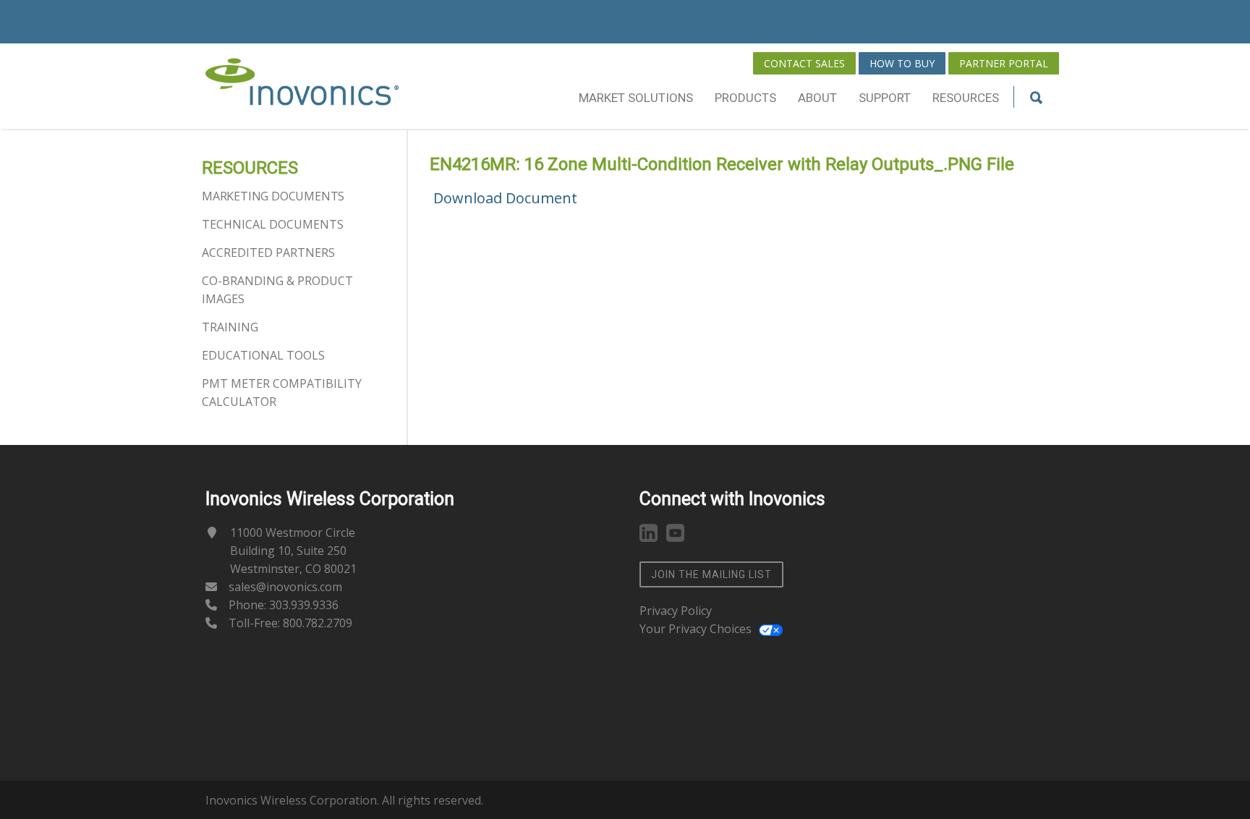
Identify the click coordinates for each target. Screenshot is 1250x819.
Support (885, 97)
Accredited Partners (268, 252)
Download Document (505, 198)
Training (230, 327)
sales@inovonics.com (285, 587)
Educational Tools (263, 355)
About (817, 97)
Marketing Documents (273, 196)
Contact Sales (804, 63)
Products (745, 97)
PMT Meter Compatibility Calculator (282, 392)
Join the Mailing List (711, 574)
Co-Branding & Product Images (277, 290)
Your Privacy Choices (695, 629)
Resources (965, 97)
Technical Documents (273, 224)
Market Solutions (636, 97)
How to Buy (902, 63)
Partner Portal (1003, 63)
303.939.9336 (304, 605)
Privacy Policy (675, 611)
